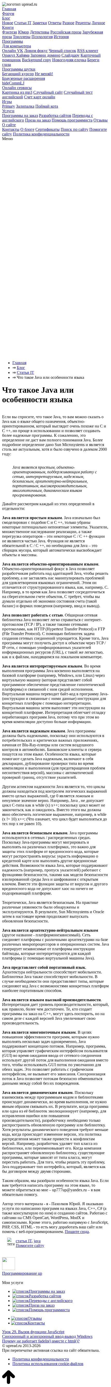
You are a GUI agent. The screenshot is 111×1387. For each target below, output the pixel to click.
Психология (42, 37)
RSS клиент (87, 50)
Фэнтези (9, 32)
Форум (8, 13)
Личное (98, 23)
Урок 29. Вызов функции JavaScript (33, 1332)
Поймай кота (46, 106)
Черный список (62, 50)
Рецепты (83, 23)
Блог (6, 18)
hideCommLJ (13, 83)
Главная (9, 9)
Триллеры (21, 37)
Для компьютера (16, 46)
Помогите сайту (30, 1245)
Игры (7, 101)
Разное (68, 23)
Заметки (40, 23)
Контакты (10, 129)
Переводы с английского (51, 1300)
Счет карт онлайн (39, 97)
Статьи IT (22, 23)
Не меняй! (44, 74)
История (61, 37)
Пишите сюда (77, 1231)
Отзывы (100, 120)
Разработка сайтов (55, 115)
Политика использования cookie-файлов (47, 1364)
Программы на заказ (20, 115)
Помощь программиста (72, 120)
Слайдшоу (70, 55)
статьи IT (24, 1241)
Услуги (8, 111)
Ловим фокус (36, 50)
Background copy (36, 60)
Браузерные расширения (23, 78)
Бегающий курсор (18, 74)
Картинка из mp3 (17, 92)
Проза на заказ (38, 120)
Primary (8, 106)
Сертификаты (47, 129)
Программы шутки (18, 69)
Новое (7, 23)
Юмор (23, 32)
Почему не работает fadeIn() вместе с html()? (41, 1341)
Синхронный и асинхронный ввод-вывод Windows (47, 1336)
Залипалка (25, 106)
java (37, 1241)
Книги (8, 27)
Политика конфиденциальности (41, 134)
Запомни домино (45, 55)
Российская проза (65, 32)
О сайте (9, 125)
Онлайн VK (12, 50)
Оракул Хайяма (15, 55)
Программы (12, 41)
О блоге (27, 129)
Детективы (39, 32)
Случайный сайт (48, 92)
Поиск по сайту (74, 129)
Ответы (54, 23)
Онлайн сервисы (17, 87)
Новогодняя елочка (69, 60)
